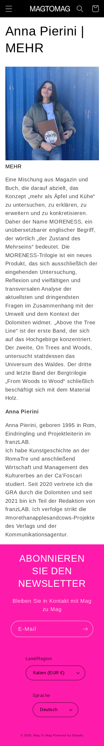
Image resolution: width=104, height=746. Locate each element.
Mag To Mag (42, 735)
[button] (8, 8)
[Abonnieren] (85, 629)
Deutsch (49, 709)
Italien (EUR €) (49, 672)
